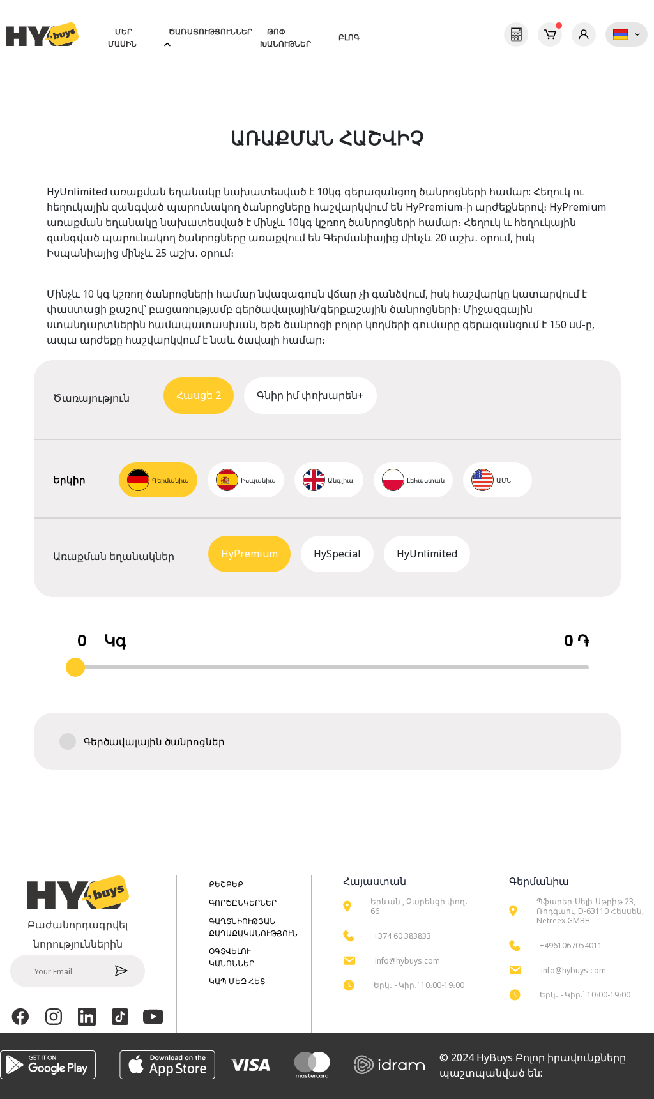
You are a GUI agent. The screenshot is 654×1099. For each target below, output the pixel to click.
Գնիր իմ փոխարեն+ (310, 395)
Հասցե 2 (198, 395)
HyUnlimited (427, 554)
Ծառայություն (208, 396)
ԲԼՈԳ (349, 37)
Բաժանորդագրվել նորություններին (77, 934)
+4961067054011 (571, 945)
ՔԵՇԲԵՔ (226, 884)
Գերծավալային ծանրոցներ (154, 741)
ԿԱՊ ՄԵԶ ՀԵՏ (237, 981)
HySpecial (337, 554)
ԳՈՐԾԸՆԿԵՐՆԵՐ (243, 902)
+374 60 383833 (402, 936)
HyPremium (249, 554)
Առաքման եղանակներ (255, 555)
